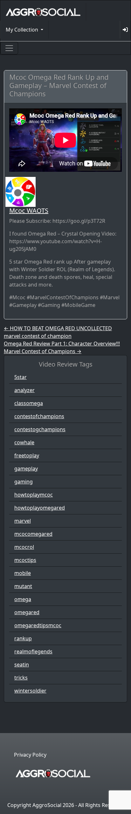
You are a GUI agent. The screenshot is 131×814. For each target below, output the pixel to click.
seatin (21, 664)
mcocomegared (33, 533)
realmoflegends (33, 651)
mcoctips (25, 559)
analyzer (24, 390)
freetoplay (26, 455)
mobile (22, 573)
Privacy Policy (30, 754)
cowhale (24, 442)
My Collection (22, 29)
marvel (22, 520)
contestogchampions (40, 429)
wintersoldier (30, 690)
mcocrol (24, 546)
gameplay (26, 468)
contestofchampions (39, 416)
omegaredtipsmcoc (37, 625)
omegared (26, 612)
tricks (21, 677)
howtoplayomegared (39, 507)
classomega (28, 403)
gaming (23, 481)
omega (22, 599)
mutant (23, 586)
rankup (23, 638)
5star (20, 377)
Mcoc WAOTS (28, 210)
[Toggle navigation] (9, 48)
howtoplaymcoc (33, 494)
